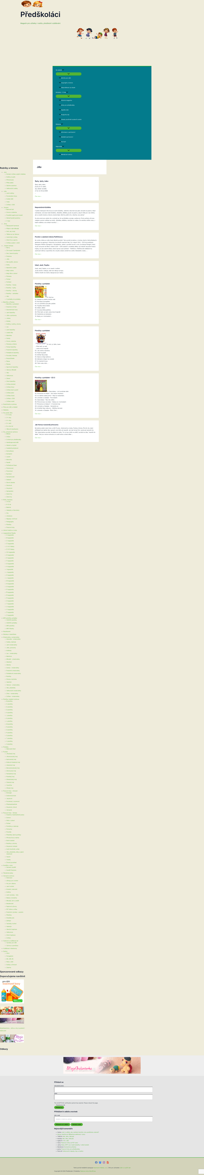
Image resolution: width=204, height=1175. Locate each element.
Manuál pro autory (66, 154)
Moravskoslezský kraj (12, 768)
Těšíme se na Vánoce (12, 234)
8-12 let (8, 504)
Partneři (63, 141)
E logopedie (10, 558)
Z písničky (9, 744)
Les (7, 327)
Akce (7, 953)
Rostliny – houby (11, 285)
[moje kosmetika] (12, 1042)
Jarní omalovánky (11, 645)
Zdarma (8, 967)
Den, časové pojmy (12, 253)
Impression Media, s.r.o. (100, 1167)
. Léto (5, 191)
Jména (8, 318)
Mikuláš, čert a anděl (12, 900)
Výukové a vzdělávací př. (10, 941)
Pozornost (9, 471)
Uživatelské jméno (59, 1085)
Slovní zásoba (10, 482)
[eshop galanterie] (12, 1023)
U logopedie (10, 606)
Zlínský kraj (9, 788)
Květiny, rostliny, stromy (13, 324)
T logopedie (10, 604)
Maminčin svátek (11, 267)
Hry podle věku (7, 413)
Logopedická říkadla (9, 533)
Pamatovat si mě (60, 1105)
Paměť (8, 462)
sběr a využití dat (125, 1167)
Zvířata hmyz (10, 387)
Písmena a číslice (11, 344)
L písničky (9, 721)
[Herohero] (107, 1163)
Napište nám (65, 110)
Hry (7, 513)
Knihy (8, 265)
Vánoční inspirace (11, 929)
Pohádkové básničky (12, 352)
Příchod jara (10, 180)
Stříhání (8, 921)
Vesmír (8, 857)
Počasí (8, 279)
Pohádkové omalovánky (13, 673)
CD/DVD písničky (11, 620)
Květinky (8, 650)
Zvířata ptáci (10, 393)
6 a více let (9, 426)
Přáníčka (9, 915)
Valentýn (9, 682)
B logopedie (10, 538)
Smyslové (9, 488)
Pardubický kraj (11, 773)
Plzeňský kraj (10, 776)
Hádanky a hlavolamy (12, 510)
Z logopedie (10, 615)
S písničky (9, 735)
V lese (8, 221)
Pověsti (5, 752)
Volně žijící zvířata (11, 237)
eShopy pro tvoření (12, 880)
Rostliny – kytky (11, 287)
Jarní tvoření (10, 886)
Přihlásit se (59, 1107)
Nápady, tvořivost (11, 519)
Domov (8, 817)
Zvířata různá (10, 395)
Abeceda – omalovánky (13, 639)
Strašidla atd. (10, 918)
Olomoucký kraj (11, 771)
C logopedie (10, 541)
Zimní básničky (10, 381)
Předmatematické (11, 804)
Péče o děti (9, 962)
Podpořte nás (65, 114)
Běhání (8, 434)
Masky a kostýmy (11, 898)
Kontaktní (9, 454)
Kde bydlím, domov (12, 262)
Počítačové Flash (11, 465)
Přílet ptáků (9, 182)
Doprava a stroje (11, 307)
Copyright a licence (67, 83)
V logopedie (10, 609)
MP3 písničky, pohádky (10, 618)
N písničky (9, 727)
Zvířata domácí (10, 384)
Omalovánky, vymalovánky (11, 637)
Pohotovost (9, 468)
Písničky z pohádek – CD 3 (45, 378)
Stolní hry (9, 494)
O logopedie (10, 586)
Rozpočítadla (10, 358)
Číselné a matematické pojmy (15, 815)
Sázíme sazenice (11, 185)
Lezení (8, 456)
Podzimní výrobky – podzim (14, 912)
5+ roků (8, 423)
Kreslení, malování (11, 889)
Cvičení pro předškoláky (13, 439)
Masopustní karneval (12, 225)
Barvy (8, 247)
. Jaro (5, 172)
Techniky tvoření (11, 923)
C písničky (9, 704)
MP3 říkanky (10, 628)
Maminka (9, 335)
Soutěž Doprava (11, 870)
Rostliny (8, 676)
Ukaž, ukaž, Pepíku (42, 265)
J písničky (9, 715)
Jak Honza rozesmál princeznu (46, 425)
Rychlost (9, 474)
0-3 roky (9, 414)
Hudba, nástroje (11, 642)
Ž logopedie (10, 612)
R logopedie (10, 595)
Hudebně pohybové (12, 448)
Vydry (83, 1134)
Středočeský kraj (11, 779)
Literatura (9, 516)
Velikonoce (9, 375)
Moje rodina (10, 270)
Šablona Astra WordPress (88, 1171)
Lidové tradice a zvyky (10, 530)
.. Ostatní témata (8, 245)
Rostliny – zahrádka (12, 293)
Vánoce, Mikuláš (11, 370)
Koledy (8, 321)
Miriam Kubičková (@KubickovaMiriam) (69, 1134)
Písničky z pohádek (42, 284)
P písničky (9, 732)
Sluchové (9, 485)
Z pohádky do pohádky (13, 299)
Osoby (8, 338)
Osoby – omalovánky (12, 667)
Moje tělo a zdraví (11, 273)
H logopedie (10, 566)
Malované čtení (11, 749)
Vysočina (9, 785)
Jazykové (9, 798)
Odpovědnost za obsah (68, 87)
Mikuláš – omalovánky (13, 659)
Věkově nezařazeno (12, 429)
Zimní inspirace (10, 935)
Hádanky (6, 410)
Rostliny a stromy (11, 843)
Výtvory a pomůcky (12, 945)
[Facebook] (96, 1163)
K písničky (9, 718)
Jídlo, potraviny (11, 647)
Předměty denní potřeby (13, 835)
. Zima (5, 224)
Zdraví (8, 378)
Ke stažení (59, 70)
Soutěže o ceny (8, 865)
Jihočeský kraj (10, 753)
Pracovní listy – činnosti (10, 791)
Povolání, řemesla (11, 355)
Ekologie (9, 793)
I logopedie (9, 569)
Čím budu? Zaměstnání (13, 250)
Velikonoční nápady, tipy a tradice (73, 1151)
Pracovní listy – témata (10, 813)
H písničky (9, 712)
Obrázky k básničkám (9, 634)
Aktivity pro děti (66, 78)
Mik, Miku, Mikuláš (68, 1136)
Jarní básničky (10, 312)
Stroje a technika (11, 679)
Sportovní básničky (12, 367)
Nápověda (59, 146)
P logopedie (10, 589)
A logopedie (10, 535)
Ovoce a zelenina (11, 212)
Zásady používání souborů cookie (71, 119)
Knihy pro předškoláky (68, 105)
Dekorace (9, 878)
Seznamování (10, 477)
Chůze (8, 436)
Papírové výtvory (11, 906)
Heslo (55, 1093)
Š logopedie (10, 598)
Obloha (8, 665)
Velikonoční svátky (12, 188)
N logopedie (10, 583)
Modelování (9, 903)
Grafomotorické (11, 795)
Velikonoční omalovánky (13, 690)
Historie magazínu (66, 100)
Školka (8, 364)
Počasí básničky (11, 347)
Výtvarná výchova (8, 876)
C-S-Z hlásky (10, 546)
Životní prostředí (11, 862)
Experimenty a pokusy (10, 404)
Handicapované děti (12, 442)
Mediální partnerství (67, 137)
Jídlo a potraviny (11, 315)
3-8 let (8, 501)
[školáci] (12, 1003)
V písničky (9, 741)
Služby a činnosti (11, 964)
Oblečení (9, 662)
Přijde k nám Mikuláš (12, 228)
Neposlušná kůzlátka (43, 207)
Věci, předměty (10, 688)
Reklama (58, 124)
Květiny (8, 892)
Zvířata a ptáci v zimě (13, 243)
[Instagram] (104, 1163)
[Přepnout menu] (68, 73)
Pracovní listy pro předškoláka (70, 1149)
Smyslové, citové (11, 807)
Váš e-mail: (57, 1115)
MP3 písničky (10, 625)
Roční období (10, 840)
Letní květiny (10, 193)
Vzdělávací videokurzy (10, 948)
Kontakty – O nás (61, 92)
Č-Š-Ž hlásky (10, 549)
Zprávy (5, 951)
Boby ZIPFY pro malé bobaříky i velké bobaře (75, 1145)
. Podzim (5, 207)
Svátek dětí (9, 199)
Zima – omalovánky (12, 693)
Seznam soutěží (11, 867)
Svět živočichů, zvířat (12, 849)
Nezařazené (6, 631)
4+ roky (8, 420)
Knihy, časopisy (7, 499)
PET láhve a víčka (11, 909)
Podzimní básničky (12, 350)
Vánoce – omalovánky (13, 685)
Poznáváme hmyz (11, 196)
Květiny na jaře (10, 177)
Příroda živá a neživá (12, 837)
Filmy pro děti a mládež (10, 407)
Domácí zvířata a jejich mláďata (16, 174)
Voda (7, 202)
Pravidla (8, 832)
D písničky (9, 707)
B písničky (9, 701)
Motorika (9, 459)
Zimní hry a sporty (11, 240)
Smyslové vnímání (11, 846)
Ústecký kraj (10, 782)
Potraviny (9, 829)
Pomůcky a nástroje (12, 826)
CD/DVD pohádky (11, 623)
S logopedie (10, 601)
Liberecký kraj (10, 765)
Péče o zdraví (10, 820)
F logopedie (10, 561)
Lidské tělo (9, 332)
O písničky (9, 730)
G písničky (9, 710)
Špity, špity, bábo (41, 181)
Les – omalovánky (11, 653)
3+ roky (8, 417)
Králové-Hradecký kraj (13, 762)
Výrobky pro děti (11, 942)
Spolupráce (9, 491)
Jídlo (7, 259)
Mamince (9, 656)
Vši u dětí (66, 1140)
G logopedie (10, 563)
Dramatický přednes (70, 1147)
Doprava (9, 256)
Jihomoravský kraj (11, 756)
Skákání (8, 479)
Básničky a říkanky (8, 302)
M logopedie (10, 581)
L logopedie (10, 578)
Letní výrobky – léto (12, 895)
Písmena (8, 276)
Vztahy (8, 859)
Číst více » (38, 196)
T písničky (9, 738)
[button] (63, 70)
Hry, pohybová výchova (10, 432)
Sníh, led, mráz (10, 231)
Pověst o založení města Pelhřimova (49, 237)
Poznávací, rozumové (12, 801)
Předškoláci (40, 14)
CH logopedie (10, 552)
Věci (7, 296)
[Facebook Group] (100, 1163)
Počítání (8, 282)
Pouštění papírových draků (14, 215)
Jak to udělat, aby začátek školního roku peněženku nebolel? (80, 1132)
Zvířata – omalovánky (12, 696)
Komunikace (10, 451)
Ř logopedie (10, 592)
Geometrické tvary (12, 309)
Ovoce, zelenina (11, 341)
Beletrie (8, 507)
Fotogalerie (9, 956)
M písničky (9, 724)
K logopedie (10, 575)
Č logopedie (10, 543)
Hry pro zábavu (11, 883)
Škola (8, 361)
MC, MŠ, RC (10, 959)
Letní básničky (10, 330)
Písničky (8, 524)
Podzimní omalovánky (13, 670)
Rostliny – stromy (11, 290)
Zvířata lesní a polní (12, 390)
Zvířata (8, 938)
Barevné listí (10, 209)
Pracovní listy (10, 527)
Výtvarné (9, 810)
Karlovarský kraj (11, 759)
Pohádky (5, 747)
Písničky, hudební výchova (11, 699)
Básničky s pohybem (12, 304)
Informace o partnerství (68, 132)
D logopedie (10, 555)
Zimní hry (9, 497)
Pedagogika (10, 521)
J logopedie (10, 572)
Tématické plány (8, 873)
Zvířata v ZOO (10, 204)
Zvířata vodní (10, 401)
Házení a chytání (11, 445)
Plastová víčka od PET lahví (69, 1142)
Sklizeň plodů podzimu (13, 218)
